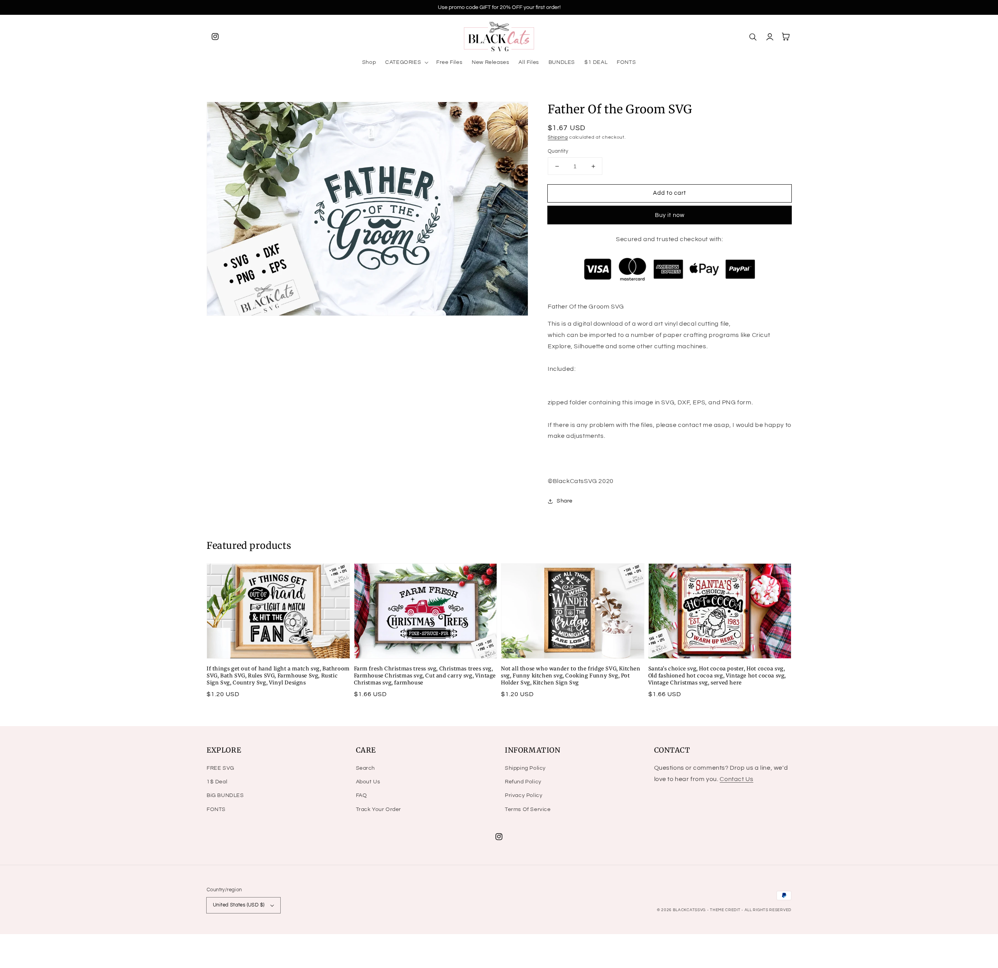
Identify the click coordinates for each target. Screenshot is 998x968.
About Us (368, 782)
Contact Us (736, 779)
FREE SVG (220, 768)
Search (365, 768)
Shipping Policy (525, 768)
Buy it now (670, 215)
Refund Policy (523, 782)
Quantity (558, 151)
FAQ (361, 795)
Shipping (558, 137)
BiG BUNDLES (225, 795)
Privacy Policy (523, 795)
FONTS (216, 809)
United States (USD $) (238, 905)
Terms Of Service (528, 809)
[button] (406, 62)
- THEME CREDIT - (726, 910)
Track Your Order (379, 809)
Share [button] (565, 501)
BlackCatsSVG (689, 910)
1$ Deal (217, 782)
